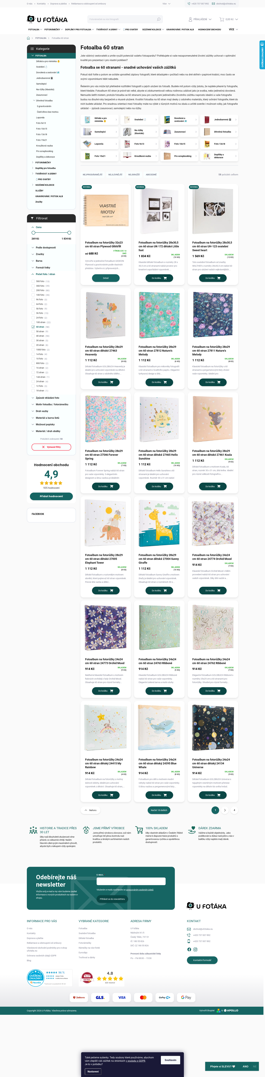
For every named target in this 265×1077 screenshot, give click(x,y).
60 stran (42, 327)
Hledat (159, 19)
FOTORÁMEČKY (43, 162)
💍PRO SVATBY (43, 179)
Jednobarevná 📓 (44, 78)
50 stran (41, 331)
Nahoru (92, 810)
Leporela (40, 117)
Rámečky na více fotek (89, 948)
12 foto (41, 386)
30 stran (41, 340)
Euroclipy (83, 952)
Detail (105, 278)
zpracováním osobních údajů (140, 890)
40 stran (42, 336)
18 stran (41, 390)
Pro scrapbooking (44, 151)
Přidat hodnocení (51, 496)
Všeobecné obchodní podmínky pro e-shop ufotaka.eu (47, 949)
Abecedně (151, 174)
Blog (29, 960)
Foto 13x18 (41, 134)
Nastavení (93, 1071)
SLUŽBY (39, 190)
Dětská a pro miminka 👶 (48, 61)
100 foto (42, 295)
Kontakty (41, 3)
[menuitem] (35, 29)
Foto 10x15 (41, 128)
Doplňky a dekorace (45, 157)
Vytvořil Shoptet (207, 1010)
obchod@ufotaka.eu (203, 929)
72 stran (41, 372)
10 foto (41, 358)
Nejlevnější (115, 174)
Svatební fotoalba (87, 933)
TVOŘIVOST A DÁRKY (46, 173)
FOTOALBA (40, 55)
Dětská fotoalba (86, 938)
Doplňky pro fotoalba (45, 168)
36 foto (42, 313)
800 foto (42, 363)
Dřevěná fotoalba (44, 100)
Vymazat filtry (54, 447)
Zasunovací (41, 95)
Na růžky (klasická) (45, 89)
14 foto (41, 354)
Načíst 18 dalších (159, 810)
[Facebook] (189, 949)
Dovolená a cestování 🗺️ (48, 72)
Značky (38, 202)
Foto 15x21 (41, 140)
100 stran (43, 322)
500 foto (42, 281)
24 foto (41, 317)
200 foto (42, 290)
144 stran (42, 377)
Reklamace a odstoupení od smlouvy (88, 3)
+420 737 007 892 (201, 935)
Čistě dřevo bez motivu (47, 112)
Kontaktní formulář (202, 960)
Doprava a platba (58, 3)
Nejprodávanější (92, 174)
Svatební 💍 (42, 67)
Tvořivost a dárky (87, 957)
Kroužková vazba (44, 145)
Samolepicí (41, 84)
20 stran (41, 345)
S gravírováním (44, 106)
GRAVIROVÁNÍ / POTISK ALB (49, 196)
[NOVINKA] (105, 212)
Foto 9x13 (41, 123)
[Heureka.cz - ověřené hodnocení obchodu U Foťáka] (50, 978)
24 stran (41, 381)
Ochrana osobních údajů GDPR (41, 955)
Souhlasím (170, 1060)
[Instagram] (195, 949)
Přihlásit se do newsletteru (112, 899)
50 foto (41, 308)
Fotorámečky (85, 943)
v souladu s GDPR (135, 1060)
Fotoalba (83, 928)
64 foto (41, 304)
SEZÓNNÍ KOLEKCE (44, 185)
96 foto (41, 299)
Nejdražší (134, 174)
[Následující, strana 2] (225, 810)
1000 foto (42, 349)
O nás (29, 3)
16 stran (41, 368)
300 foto (42, 286)
